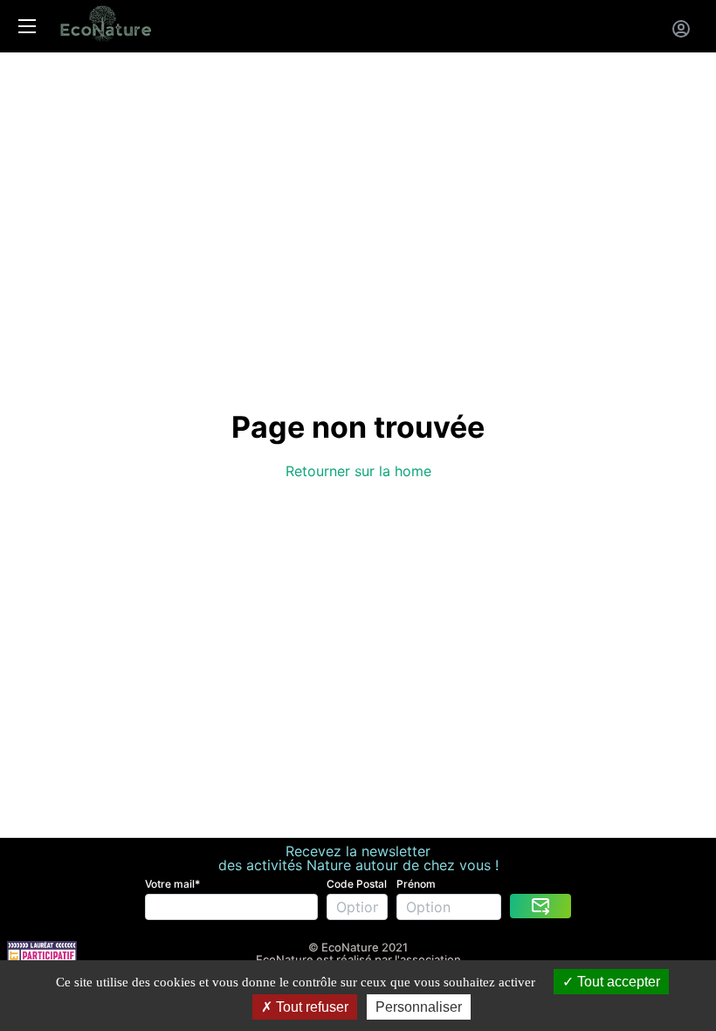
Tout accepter (617, 981)
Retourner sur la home (358, 471)
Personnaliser (418, 1007)
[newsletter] (540, 906)
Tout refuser (310, 1007)
